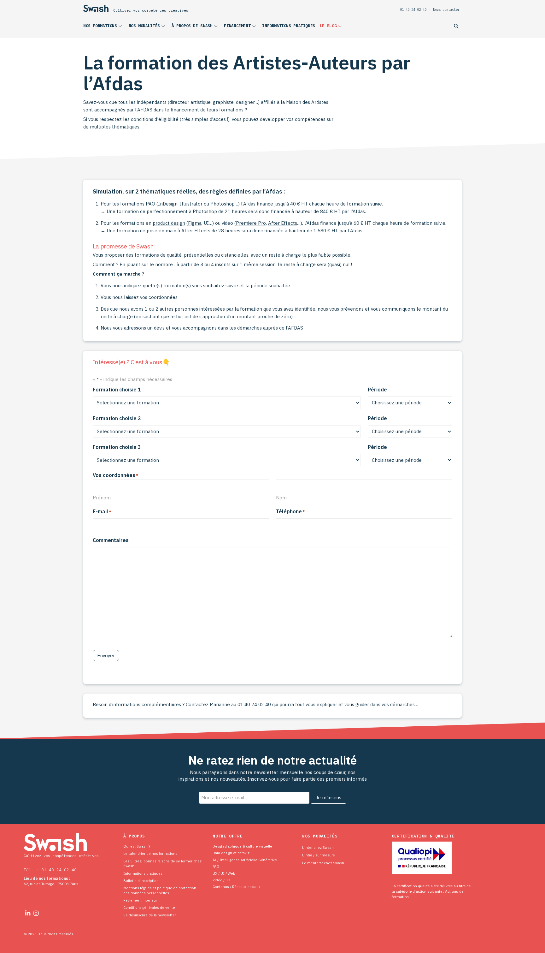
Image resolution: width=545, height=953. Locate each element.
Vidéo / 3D (221, 880)
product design (169, 223)
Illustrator (191, 204)
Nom (281, 498)
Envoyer (106, 655)
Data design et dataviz (231, 852)
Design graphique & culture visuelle (242, 846)
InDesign (168, 204)
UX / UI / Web (224, 873)
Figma (195, 223)
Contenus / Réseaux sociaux (237, 886)
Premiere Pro (251, 223)
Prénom (102, 498)
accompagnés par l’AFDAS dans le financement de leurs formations (168, 110)
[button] (103, 27)
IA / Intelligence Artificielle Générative (245, 859)
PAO (150, 204)
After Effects (282, 223)
